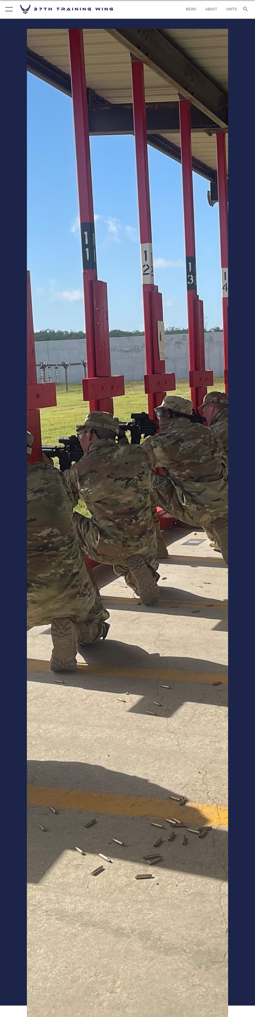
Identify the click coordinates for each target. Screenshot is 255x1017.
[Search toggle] (246, 9)
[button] (8, 9)
